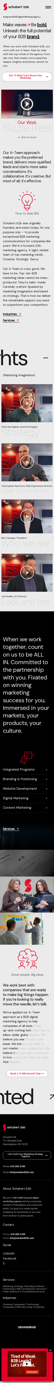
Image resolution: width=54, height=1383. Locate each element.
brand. (33, 37)
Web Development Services (30, 1288)
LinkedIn (9, 1253)
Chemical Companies (14, 1304)
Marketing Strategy (13, 1286)
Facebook (9, 1258)
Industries (10, 314)
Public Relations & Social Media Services (24, 1291)
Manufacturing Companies (30, 1306)
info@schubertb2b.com (21, 1172)
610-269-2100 (17, 1166)
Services (9, 320)
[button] (27, 403)
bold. (42, 25)
